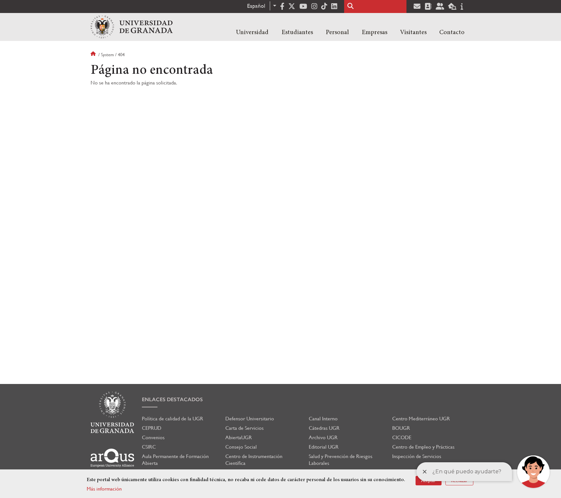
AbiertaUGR (238, 437)
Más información (104, 489)
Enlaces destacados (172, 399)
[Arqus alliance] (112, 458)
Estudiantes (297, 32)
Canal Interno (323, 418)
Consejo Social (241, 447)
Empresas (374, 32)
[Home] (132, 27)
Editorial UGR (324, 447)
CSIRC (149, 447)
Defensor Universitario (249, 418)
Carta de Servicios (244, 428)
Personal (337, 32)
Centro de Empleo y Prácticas (423, 447)
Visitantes (413, 32)
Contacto (452, 32)
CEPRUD (151, 428)
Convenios (153, 437)
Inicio (94, 54)
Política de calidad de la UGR (172, 418)
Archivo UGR (323, 437)
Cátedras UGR (324, 428)
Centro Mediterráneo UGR (421, 418)
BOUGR (401, 428)
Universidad (252, 32)
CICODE (401, 437)
